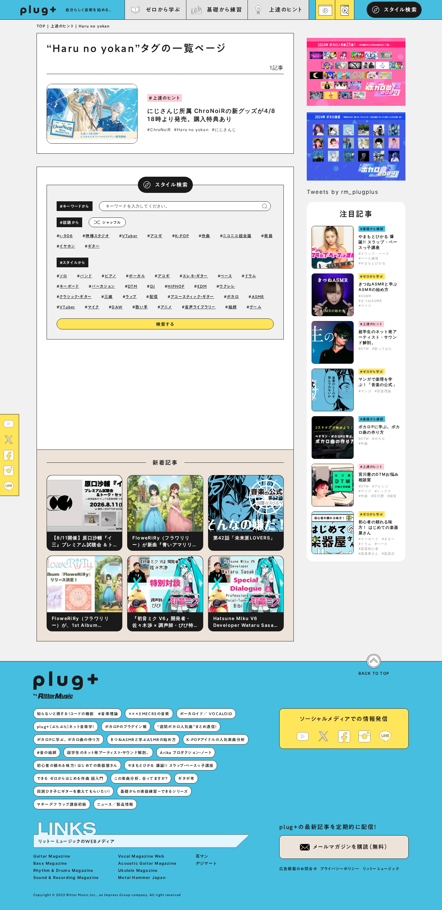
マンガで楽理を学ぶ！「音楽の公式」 (378, 382)
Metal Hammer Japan (142, 877)
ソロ (63, 276)
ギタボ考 (186, 778)
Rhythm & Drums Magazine (63, 870)
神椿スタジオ (97, 236)
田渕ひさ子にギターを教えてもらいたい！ (73, 791)
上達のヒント (285, 9)
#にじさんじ (224, 130)
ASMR (258, 296)
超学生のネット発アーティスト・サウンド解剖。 (378, 337)
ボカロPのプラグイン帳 (126, 726)
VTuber (130, 236)
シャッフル (111, 222)
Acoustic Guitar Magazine (147, 863)
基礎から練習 (224, 9)
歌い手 (141, 307)
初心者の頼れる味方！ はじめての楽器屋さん (378, 527)
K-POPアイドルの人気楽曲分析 (215, 739)
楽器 (268, 236)
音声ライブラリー (200, 307)
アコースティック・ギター (192, 296)
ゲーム (255, 307)
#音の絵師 (47, 752)
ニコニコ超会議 (237, 236)
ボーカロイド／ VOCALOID (206, 714)
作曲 (206, 236)
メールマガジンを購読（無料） (350, 846)
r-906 (66, 236)
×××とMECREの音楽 (148, 714)
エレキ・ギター (195, 276)
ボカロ (233, 296)
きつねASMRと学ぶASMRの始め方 (378, 287)
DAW (117, 307)
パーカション (103, 286)
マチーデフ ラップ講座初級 (62, 804)
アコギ (156, 236)
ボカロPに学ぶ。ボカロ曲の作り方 (379, 429)
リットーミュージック (381, 869)
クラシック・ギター (76, 296)
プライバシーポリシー (339, 869)
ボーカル (137, 276)
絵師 (232, 307)
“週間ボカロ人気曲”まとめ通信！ (187, 726)
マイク (93, 307)
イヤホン (67, 246)
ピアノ (110, 276)
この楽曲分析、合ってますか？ (141, 778)
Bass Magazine (50, 863)
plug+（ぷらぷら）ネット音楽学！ (65, 726)
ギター (94, 246)
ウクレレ (227, 286)
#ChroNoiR (159, 130)
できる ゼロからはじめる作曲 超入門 (70, 778)
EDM (202, 286)
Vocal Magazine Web (141, 856)
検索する (165, 324)
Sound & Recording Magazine (66, 877)
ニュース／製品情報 (115, 804)
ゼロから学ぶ (163, 9)
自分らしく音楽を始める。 (89, 10)
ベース (226, 276)
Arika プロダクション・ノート (185, 752)
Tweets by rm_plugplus (343, 192)
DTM (133, 286)
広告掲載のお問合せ (298, 869)
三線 (108, 296)
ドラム (250, 276)
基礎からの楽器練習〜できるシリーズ (154, 791)
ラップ (131, 296)
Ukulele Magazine (138, 870)
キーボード (69, 286)
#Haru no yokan (191, 130)
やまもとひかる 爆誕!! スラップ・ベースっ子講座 (378, 242)
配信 (153, 296)
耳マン (202, 856)
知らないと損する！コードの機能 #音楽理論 (77, 714)
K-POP (182, 236)
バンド (86, 276)
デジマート (206, 863)
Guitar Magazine (51, 856)
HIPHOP (176, 286)
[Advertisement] (218, 392)
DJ (152, 286)
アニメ (166, 307)
